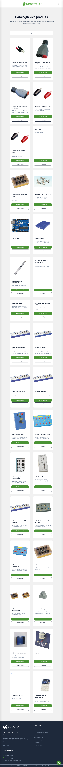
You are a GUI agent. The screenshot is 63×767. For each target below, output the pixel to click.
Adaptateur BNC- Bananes (19, 62)
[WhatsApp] (59, 763)
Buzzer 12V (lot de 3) (18, 695)
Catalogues (36, 742)
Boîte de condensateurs (42, 477)
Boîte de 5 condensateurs (42, 434)
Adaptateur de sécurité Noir (43, 106)
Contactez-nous (38, 745)
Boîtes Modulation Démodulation (17, 609)
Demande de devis (38, 740)
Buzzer (37, 653)
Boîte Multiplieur (39, 565)
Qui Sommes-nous (38, 737)
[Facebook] (4, 745)
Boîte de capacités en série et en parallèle (20, 477)
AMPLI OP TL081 (39, 130)
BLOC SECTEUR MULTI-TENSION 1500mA (41, 261)
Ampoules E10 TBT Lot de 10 (43, 194)
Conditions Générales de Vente (41, 732)
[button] (5, 3)
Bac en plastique (39, 238)
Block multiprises (17, 303)
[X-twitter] (12, 745)
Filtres (31, 33)
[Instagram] (8, 745)
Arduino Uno (15, 238)
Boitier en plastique (40, 609)
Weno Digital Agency (47, 765)
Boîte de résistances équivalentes (18, 565)
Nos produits (37, 735)
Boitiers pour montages (19, 653)
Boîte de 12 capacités (18, 434)
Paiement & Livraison (39, 730)
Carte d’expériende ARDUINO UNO (40, 696)
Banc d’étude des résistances (17, 281)
